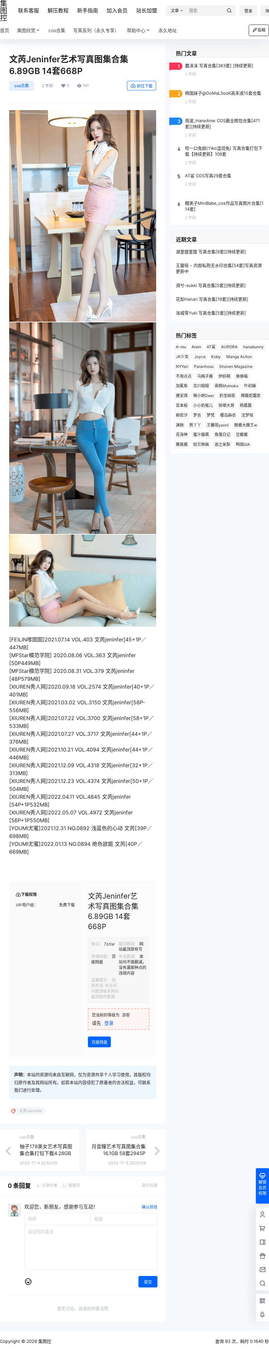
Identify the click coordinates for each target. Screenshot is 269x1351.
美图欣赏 (26, 30)
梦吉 (197, 415)
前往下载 (145, 86)
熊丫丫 (195, 425)
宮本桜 (182, 405)
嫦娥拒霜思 (250, 395)
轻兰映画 (201, 444)
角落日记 (222, 434)
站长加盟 (146, 10)
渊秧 (180, 425)
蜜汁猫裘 (201, 434)
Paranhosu (204, 366)
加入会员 (117, 10)
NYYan (182, 366)
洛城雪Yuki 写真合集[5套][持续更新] (211, 312)
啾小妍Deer (203, 395)
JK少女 (182, 356)
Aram (196, 346)
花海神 (182, 434)
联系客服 (28, 10)
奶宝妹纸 (227, 395)
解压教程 (58, 10)
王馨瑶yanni (218, 425)
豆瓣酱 (242, 434)
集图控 (44, 1341)
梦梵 (211, 415)
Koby (216, 356)
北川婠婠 (201, 385)
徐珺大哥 (226, 405)
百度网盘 (99, 1042)
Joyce (200, 356)
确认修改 (149, 1207)
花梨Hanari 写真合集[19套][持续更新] (212, 299)
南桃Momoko (226, 385)
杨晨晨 (246, 405)
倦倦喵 (242, 376)
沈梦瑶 (247, 415)
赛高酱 (182, 444)
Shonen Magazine (236, 366)
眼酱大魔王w (245, 425)
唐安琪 (182, 395)
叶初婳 (250, 385)
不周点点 (184, 376)
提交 (148, 1282)
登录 (248, 11)
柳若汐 (182, 415)
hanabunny (253, 346)
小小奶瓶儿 (203, 405)
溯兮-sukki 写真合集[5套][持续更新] (211, 285)
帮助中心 (136, 30)
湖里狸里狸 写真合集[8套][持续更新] (211, 251)
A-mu (181, 346)
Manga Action (239, 356)
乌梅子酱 (205, 376)
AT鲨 (211, 346)
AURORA (229, 346)
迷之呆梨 (222, 444)
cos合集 (21, 85)
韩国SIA (243, 444)
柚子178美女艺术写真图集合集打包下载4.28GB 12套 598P (46, 1153)
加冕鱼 (182, 385)
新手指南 (87, 10)
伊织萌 (224, 376)
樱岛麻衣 (228, 415)
